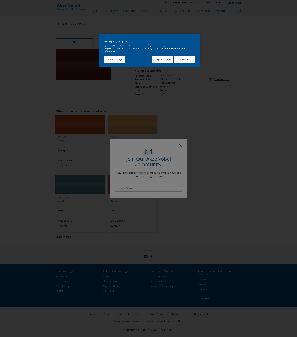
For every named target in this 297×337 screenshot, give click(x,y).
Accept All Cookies (162, 59)
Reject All (184, 59)
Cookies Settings (114, 59)
